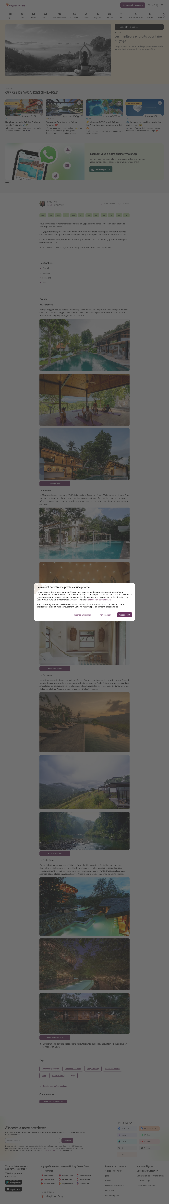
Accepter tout (124, 615)
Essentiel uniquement (82, 615)
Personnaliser (105, 615)
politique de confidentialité (99, 600)
